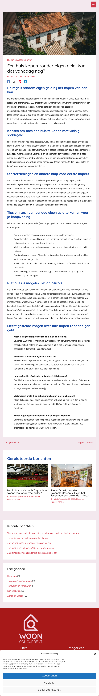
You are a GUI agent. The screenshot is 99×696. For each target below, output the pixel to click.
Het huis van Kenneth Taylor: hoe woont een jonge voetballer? (27, 491)
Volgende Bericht (86, 442)
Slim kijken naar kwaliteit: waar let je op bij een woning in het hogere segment (43, 533)
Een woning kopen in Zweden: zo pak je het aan (29, 543)
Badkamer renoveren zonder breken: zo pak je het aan (32, 553)
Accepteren (49, 676)
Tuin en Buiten (13, 591)
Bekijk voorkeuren (49, 690)
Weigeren (49, 683)
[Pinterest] (20, 81)
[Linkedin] (25, 81)
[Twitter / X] (14, 81)
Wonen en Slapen (15, 596)
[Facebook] (8, 81)
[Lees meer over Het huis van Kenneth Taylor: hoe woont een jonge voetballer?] (27, 475)
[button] (95, 653)
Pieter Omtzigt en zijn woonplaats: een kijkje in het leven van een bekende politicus (70, 493)
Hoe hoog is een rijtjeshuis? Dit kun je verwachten (30, 548)
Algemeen (12, 576)
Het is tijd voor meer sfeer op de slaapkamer (27, 538)
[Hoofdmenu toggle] (94, 4)
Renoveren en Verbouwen (19, 586)
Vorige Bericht (11, 442)
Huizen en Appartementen (19, 60)
